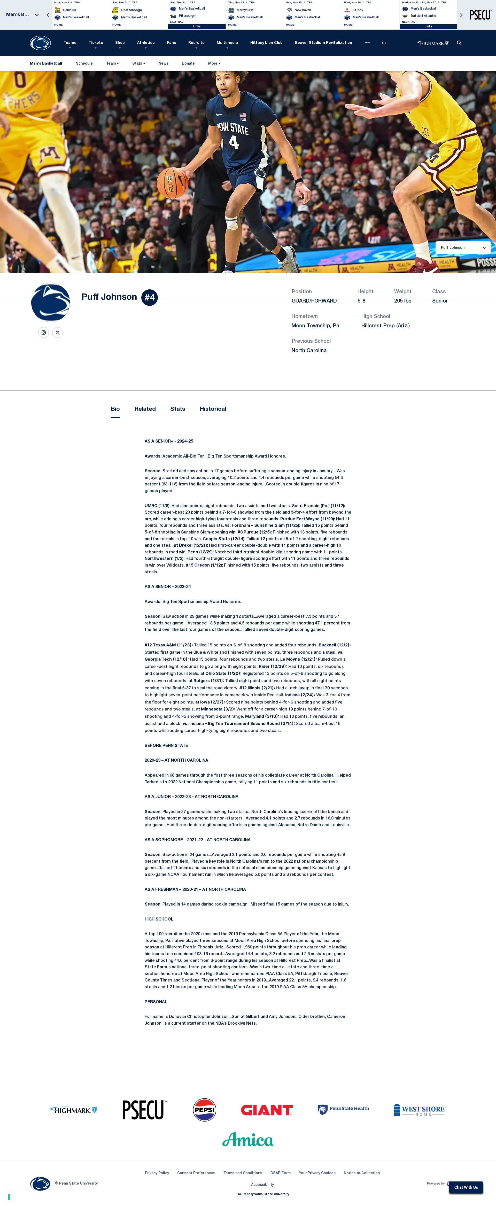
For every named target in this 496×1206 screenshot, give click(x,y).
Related (145, 409)
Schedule (84, 63)
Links (197, 26)
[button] (48, 15)
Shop (120, 43)
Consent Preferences (196, 1173)
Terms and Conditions (242, 1173)
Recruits (196, 43)
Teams (70, 43)
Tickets (96, 43)
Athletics (145, 43)
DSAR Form (280, 1173)
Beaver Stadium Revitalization (323, 43)
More (213, 63)
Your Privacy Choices (317, 1173)
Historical (213, 409)
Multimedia (227, 43)
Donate (188, 64)
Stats (137, 63)
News (163, 63)
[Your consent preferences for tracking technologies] (9, 1197)
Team (111, 63)
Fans (171, 43)
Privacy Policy (157, 1173)
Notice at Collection (362, 1173)
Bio (115, 409)
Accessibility (262, 1185)
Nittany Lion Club (266, 43)
